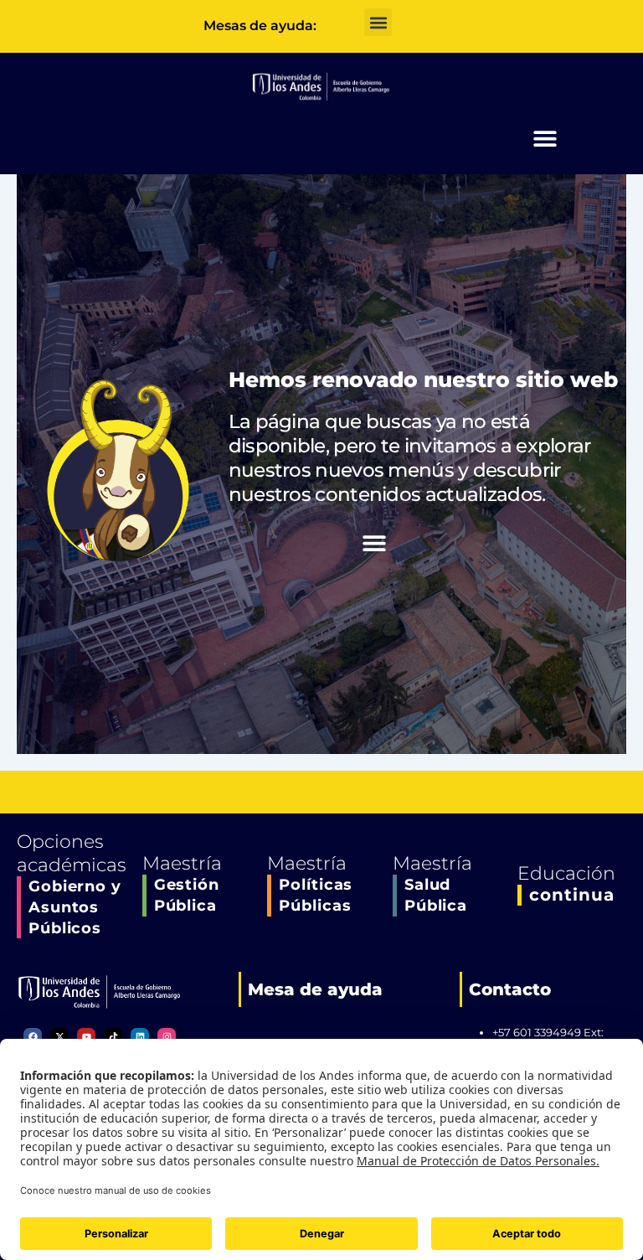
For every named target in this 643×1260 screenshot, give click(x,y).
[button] (378, 22)
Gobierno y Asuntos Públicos (74, 907)
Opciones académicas (71, 853)
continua (571, 895)
